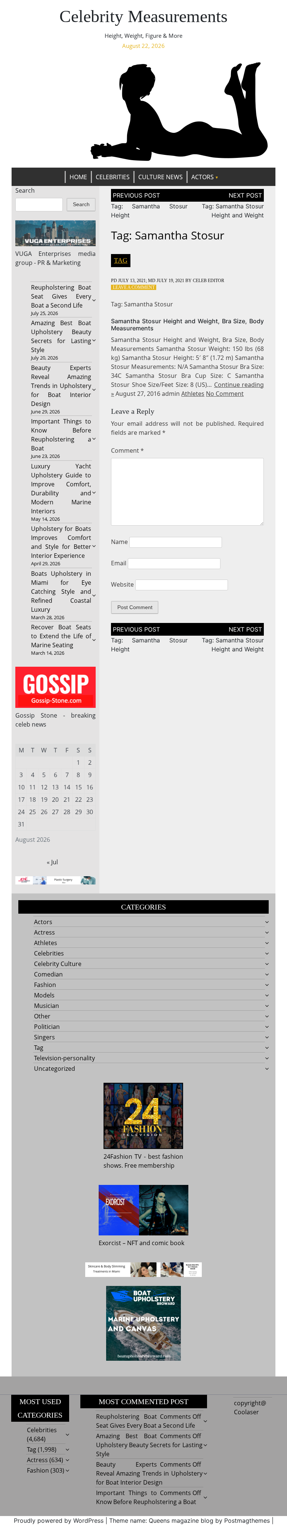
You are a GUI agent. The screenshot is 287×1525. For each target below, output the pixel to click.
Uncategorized (54, 1068)
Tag (120, 260)
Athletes (192, 393)
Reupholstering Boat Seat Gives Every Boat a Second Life (61, 296)
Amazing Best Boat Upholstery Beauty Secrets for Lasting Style (149, 1445)
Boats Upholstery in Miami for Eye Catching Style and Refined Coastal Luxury (61, 591)
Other (42, 1016)
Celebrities (113, 177)
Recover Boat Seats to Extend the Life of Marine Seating (61, 636)
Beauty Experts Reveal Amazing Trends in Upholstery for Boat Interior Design (61, 386)
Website (122, 584)
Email (118, 563)
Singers (44, 1037)
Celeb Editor (208, 280)
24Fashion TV (123, 1156)
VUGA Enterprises (43, 254)
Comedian (48, 974)
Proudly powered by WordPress (59, 1520)
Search (25, 190)
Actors (202, 177)
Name (119, 542)
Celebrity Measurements (143, 16)
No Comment (225, 393)
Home (78, 177)
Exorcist (110, 1243)
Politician (47, 1027)
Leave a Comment (134, 287)
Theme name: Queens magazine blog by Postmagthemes (189, 1520)
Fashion (45, 985)
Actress (44, 932)
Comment (127, 450)
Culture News (160, 177)
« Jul (52, 862)
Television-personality (64, 1058)
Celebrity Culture (57, 964)
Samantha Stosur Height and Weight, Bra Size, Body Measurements (187, 324)
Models (44, 995)
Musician (46, 1006)
